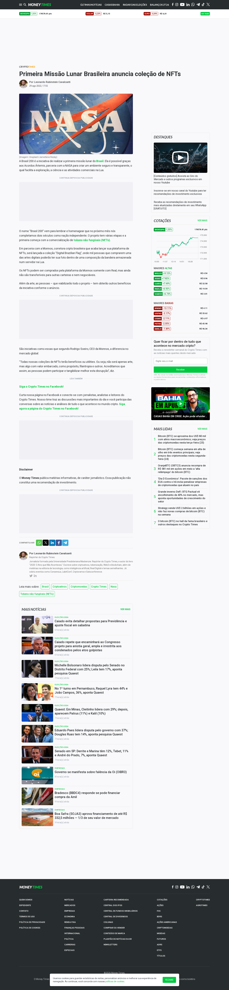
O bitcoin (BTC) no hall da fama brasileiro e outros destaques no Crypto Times (182, 523)
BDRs (159, 916)
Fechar (169, 980)
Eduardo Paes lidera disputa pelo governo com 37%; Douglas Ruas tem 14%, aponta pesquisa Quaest (91, 732)
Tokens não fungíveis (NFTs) (37, 593)
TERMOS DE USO (27, 916)
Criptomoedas (79, 586)
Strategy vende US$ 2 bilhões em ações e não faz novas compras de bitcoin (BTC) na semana (182, 511)
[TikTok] (203, 887)
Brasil (45, 586)
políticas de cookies (114, 981)
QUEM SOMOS (25, 900)
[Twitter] (208, 5)
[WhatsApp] (193, 5)
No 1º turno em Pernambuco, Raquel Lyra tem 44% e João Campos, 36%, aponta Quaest (91, 690)
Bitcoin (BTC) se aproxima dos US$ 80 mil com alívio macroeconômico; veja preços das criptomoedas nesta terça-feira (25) (182, 439)
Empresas (60, 768)
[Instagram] (176, 5)
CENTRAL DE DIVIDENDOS (116, 916)
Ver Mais (125, 609)
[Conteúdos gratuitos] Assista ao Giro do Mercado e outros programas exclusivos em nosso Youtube (178, 179)
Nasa (114, 586)
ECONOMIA (69, 916)
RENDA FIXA (70, 922)
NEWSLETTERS (110, 944)
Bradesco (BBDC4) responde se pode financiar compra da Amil (87, 795)
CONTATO (23, 911)
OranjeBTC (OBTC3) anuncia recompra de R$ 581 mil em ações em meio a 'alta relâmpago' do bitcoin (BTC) (182, 469)
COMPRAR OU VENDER (114, 928)
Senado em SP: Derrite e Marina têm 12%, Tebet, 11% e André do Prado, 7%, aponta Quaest (91, 753)
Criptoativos (60, 586)
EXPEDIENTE (25, 905)
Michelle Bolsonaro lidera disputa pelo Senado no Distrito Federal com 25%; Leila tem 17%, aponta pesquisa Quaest (90, 669)
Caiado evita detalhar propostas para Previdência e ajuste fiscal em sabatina (91, 623)
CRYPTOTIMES (203, 900)
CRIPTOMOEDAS (164, 928)
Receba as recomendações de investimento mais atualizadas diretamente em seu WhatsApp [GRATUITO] (180, 205)
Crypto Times (99, 586)
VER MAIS (202, 220)
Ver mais (202, 429)
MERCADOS (69, 905)
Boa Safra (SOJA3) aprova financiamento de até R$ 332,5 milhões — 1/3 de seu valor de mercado (91, 816)
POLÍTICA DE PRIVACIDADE (32, 922)
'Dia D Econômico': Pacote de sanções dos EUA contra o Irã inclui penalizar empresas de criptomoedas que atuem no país (182, 482)
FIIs (158, 911)
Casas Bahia (112, 4)
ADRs (159, 944)
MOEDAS (161, 933)
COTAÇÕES (162, 900)
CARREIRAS (69, 944)
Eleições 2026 (61, 617)
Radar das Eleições (135, 4)
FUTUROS (161, 939)
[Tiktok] (203, 5)
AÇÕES (160, 905)
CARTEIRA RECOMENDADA (116, 900)
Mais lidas (163, 429)
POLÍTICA (69, 939)
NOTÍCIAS (69, 900)
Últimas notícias (91, 4)
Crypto (27, 66)
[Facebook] (173, 4)
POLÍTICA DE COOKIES (29, 928)
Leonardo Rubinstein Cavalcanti (52, 82)
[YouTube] (182, 5)
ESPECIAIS (69, 950)
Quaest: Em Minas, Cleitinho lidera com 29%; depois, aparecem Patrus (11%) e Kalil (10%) (91, 711)
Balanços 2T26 (159, 4)
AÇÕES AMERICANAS (167, 922)
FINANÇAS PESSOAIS (74, 928)
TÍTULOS (161, 956)
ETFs (159, 950)
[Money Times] (39, 4)
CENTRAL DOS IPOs (113, 905)
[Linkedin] (188, 5)
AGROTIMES (201, 905)
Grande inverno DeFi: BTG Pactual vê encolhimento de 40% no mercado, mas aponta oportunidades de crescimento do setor (181, 496)
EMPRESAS (69, 911)
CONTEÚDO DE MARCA (114, 933)
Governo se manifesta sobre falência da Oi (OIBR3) (91, 772)
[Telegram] (198, 5)
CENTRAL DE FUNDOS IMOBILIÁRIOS (121, 911)
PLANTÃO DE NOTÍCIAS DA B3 (118, 939)
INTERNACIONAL (72, 933)
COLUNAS (108, 922)
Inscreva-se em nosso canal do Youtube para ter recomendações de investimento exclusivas (180, 192)
